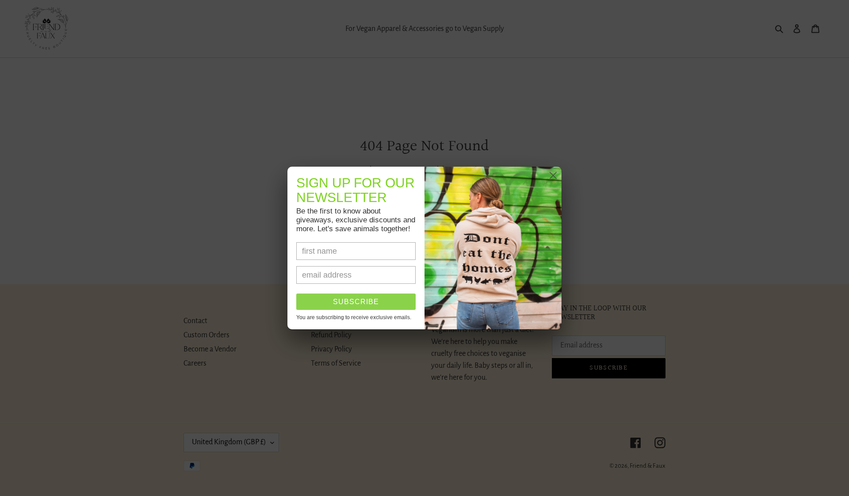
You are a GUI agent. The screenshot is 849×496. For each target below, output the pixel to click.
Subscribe (356, 301)
